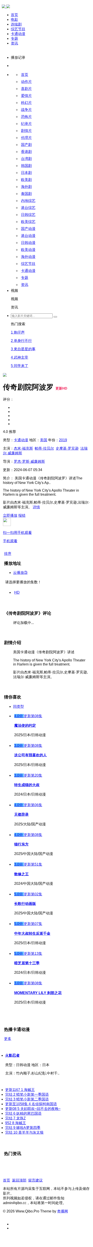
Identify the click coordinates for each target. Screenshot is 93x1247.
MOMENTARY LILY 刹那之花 (38, 993)
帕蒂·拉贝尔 (44, 448)
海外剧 (26, 187)
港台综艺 (28, 208)
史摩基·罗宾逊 (67, 448)
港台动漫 (28, 236)
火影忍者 (12, 1055)
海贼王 (20, 1090)
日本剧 (26, 173)
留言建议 (35, 1180)
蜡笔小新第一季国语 (27, 1094)
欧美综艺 (28, 222)
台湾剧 (26, 159)
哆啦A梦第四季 (22, 1128)
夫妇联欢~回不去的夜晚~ (32, 1109)
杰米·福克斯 (23, 448)
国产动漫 (28, 229)
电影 (14, 19)
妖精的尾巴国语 (23, 1113)
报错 (22, 515)
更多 (7, 1039)
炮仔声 (18, 332)
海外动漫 (28, 257)
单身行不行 (21, 341)
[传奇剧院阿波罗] (5, 310)
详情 (36, 507)
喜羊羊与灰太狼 (24, 1132)
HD (17, 592)
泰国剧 (26, 194)
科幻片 (26, 103)
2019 (63, 440)
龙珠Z (15, 1118)
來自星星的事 (23, 349)
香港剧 (26, 152)
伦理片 (26, 138)
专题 (14, 38)
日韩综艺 (28, 215)
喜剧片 (26, 89)
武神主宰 (19, 357)
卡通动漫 (18, 34)
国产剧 (26, 145)
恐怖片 (26, 117)
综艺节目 (18, 29)
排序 (7, 554)
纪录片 (26, 124)
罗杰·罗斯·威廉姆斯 (29, 461)
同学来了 (19, 366)
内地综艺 (28, 201)
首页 (14, 15)
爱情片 (26, 96)
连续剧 (16, 24)
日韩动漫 (28, 243)
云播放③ (20, 572)
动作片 (26, 82)
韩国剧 (26, 166)
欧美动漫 (28, 250)
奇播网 (62, 1211)
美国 (43, 440)
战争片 (26, 110)
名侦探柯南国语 (31, 1104)
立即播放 (10, 515)
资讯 (14, 43)
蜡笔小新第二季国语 (27, 1099)
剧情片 (26, 131)
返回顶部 (19, 1180)
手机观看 (17, 537)
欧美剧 (26, 180)
